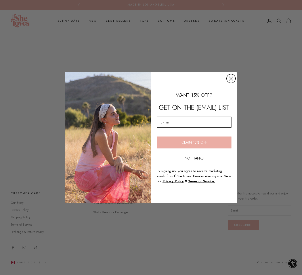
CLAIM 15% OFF (194, 142)
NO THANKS (194, 158)
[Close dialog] (231, 78)
